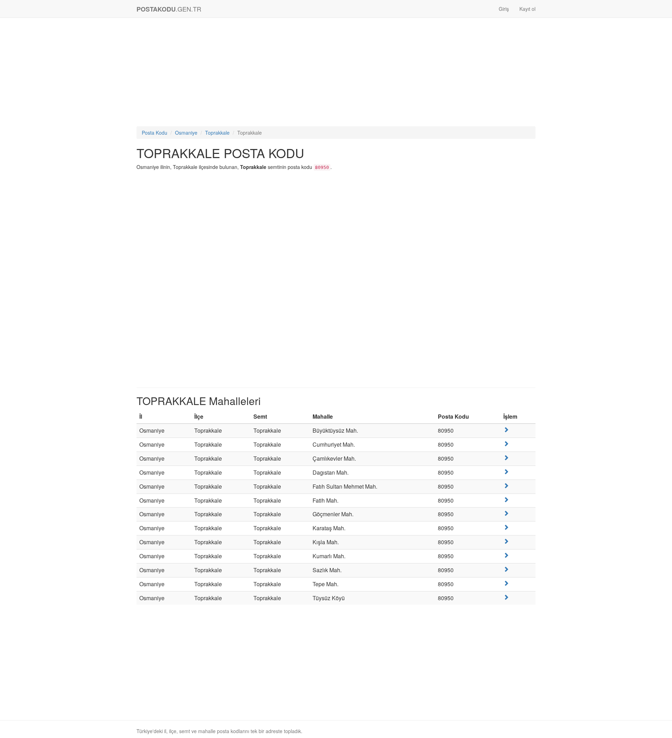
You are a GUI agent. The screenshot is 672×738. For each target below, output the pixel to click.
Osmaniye (186, 132)
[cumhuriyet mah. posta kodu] (506, 444)
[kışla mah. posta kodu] (506, 541)
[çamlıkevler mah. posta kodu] (506, 458)
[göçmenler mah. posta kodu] (506, 513)
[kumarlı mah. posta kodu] (506, 555)
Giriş (504, 8)
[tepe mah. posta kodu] (506, 583)
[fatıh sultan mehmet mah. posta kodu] (506, 486)
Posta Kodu (154, 132)
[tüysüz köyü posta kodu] (506, 597)
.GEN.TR (168, 9)
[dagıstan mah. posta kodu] (506, 472)
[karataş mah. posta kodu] (506, 527)
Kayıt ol (527, 8)
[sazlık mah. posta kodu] (506, 569)
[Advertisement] (336, 74)
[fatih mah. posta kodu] (506, 500)
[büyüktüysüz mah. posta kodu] (506, 430)
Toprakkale (217, 132)
